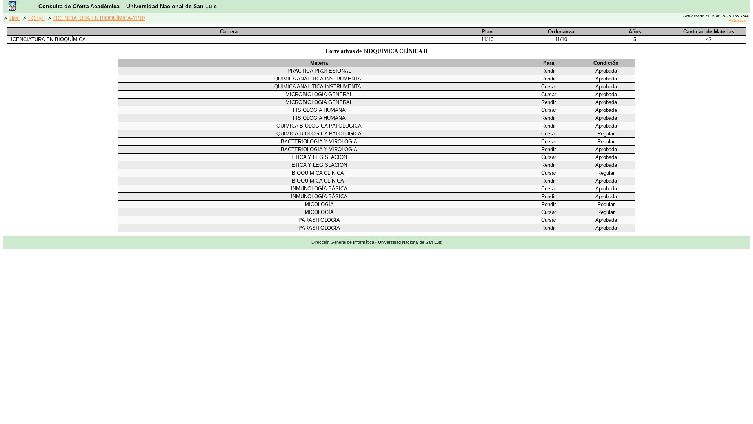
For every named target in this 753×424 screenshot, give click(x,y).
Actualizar (738, 20)
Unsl (14, 18)
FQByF (36, 18)
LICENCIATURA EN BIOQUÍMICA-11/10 (99, 18)
